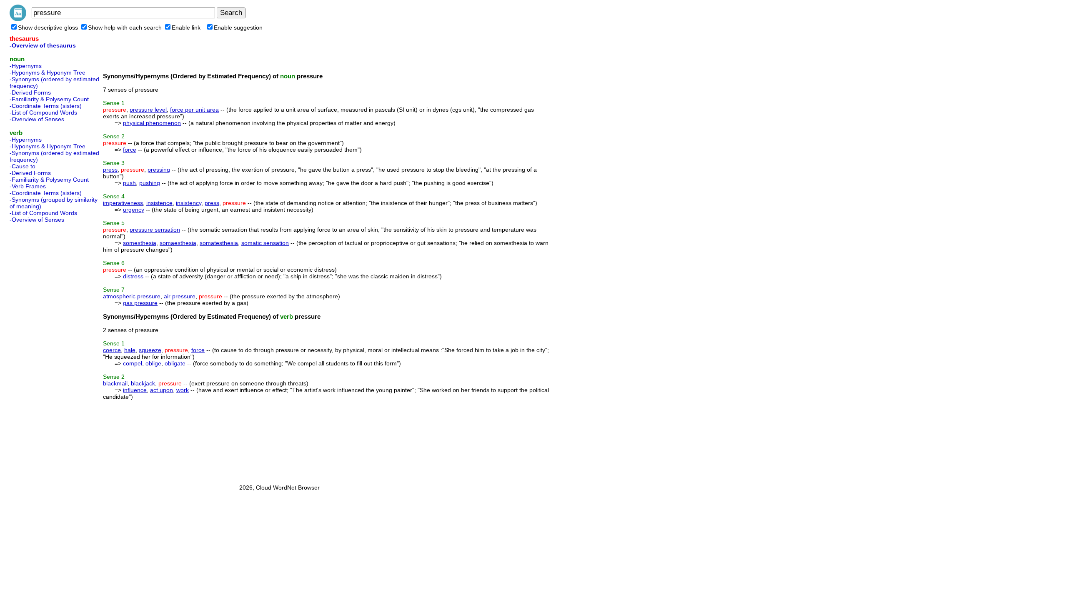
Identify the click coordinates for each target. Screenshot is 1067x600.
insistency (188, 203)
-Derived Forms (30, 92)
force (129, 149)
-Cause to (22, 166)
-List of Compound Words (43, 112)
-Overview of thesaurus (43, 45)
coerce (112, 350)
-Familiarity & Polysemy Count (49, 99)
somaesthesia (178, 243)
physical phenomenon (152, 123)
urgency (133, 209)
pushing (149, 183)
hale (129, 350)
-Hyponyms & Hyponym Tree (47, 72)
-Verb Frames (28, 186)
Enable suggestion (238, 27)
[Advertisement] (43, 351)
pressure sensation (155, 229)
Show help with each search (125, 27)
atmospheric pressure (131, 296)
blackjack (143, 383)
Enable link (186, 27)
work (182, 390)
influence (135, 390)
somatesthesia (219, 243)
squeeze (150, 350)
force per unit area (194, 109)
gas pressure (140, 303)
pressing (159, 169)
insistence (159, 203)
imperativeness (123, 203)
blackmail (115, 383)
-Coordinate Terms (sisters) (46, 105)
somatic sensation (265, 243)
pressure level (148, 109)
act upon (161, 390)
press (110, 169)
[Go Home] (18, 19)
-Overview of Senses (37, 119)
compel (132, 363)
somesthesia (139, 243)
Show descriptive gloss (48, 27)
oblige (153, 363)
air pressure (179, 296)
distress (133, 276)
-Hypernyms (26, 65)
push (129, 183)
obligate (175, 363)
